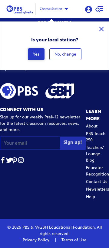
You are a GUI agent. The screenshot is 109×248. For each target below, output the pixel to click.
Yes (36, 54)
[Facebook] (3, 161)
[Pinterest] (15, 161)
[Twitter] (9, 161)
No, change (65, 54)
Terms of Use (73, 240)
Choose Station (51, 9)
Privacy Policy (37, 240)
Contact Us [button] (96, 181)
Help (90, 196)
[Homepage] (20, 8)
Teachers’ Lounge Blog (95, 154)
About (91, 126)
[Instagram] (21, 161)
